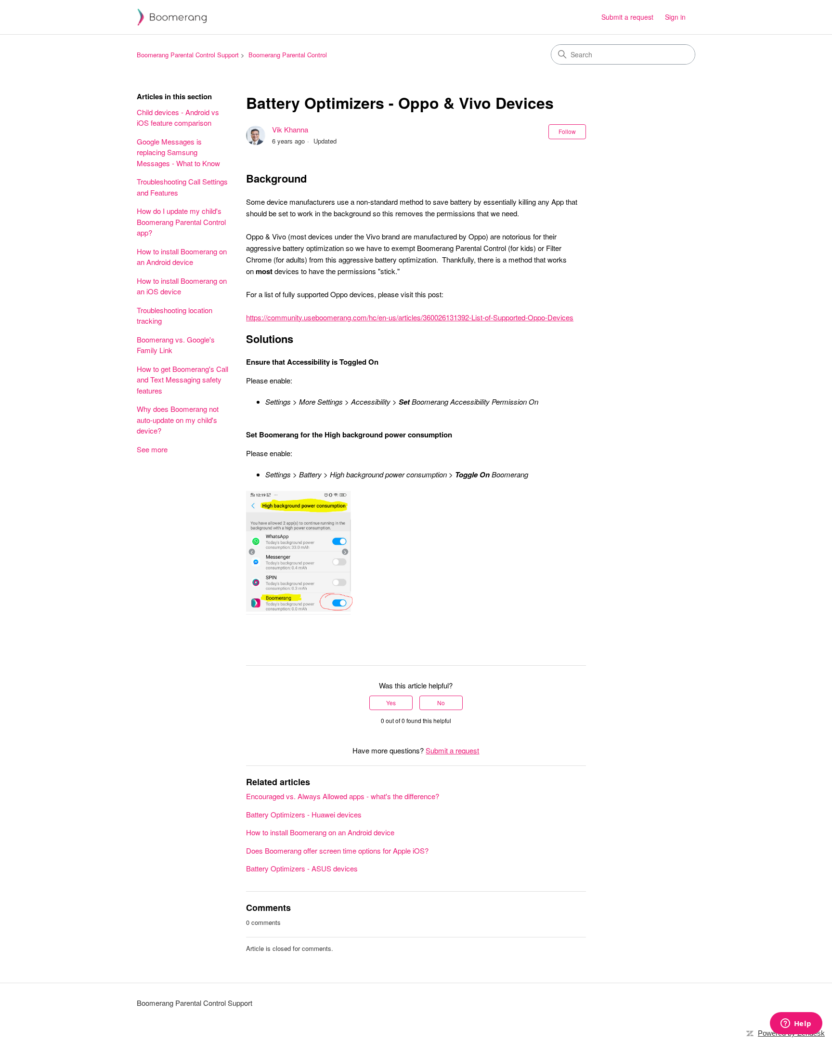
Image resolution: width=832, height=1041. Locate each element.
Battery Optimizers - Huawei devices (304, 814)
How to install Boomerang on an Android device (182, 256)
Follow (567, 131)
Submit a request (627, 17)
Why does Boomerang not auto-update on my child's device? (178, 419)
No (441, 702)
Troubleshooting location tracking (174, 315)
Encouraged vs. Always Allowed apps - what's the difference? (342, 796)
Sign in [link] (675, 17)
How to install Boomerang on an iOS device (182, 286)
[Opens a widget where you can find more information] (795, 1024)
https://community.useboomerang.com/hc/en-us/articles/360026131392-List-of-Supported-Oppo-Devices (409, 317)
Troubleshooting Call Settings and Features (182, 187)
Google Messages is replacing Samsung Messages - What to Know (178, 152)
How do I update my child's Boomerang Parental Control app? (181, 221)
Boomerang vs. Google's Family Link (176, 345)
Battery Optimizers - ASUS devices (302, 868)
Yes (391, 702)
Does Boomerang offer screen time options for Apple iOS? (337, 850)
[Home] (172, 17)
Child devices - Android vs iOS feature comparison (178, 117)
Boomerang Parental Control (287, 54)
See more (152, 449)
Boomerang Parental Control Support (188, 54)
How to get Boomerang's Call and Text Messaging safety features (182, 379)
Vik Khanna (290, 129)
